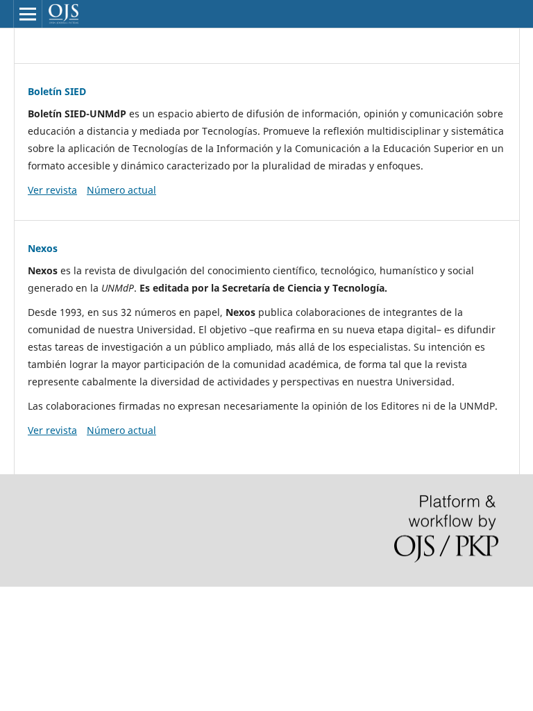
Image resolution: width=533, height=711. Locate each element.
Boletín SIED (57, 91)
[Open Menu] (28, 14)
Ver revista (52, 189)
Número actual (121, 189)
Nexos (43, 248)
